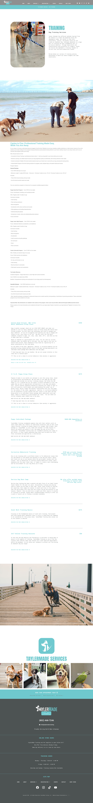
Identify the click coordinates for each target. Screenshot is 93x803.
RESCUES (81, 674)
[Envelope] (79, 3)
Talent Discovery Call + (49, 695)
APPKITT (68, 795)
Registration (45, 3)
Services (35, 3)
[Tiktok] (86, 3)
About (29, 3)
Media (58, 674)
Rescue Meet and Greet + (35, 695)
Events (54, 3)
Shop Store (68, 3)
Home (23, 3)
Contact (60, 3)
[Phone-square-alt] (77, 3)
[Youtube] (88, 3)
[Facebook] (37, 787)
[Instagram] (84, 3)
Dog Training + (59, 695)
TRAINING (11, 674)
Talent (35, 674)
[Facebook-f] (81, 3)
